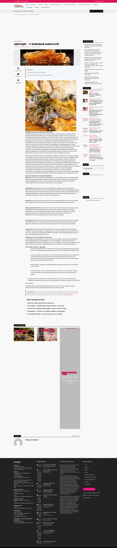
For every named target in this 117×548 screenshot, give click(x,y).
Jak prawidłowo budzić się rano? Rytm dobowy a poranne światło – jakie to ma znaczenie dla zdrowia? (96, 123)
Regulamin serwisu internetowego (91, 495)
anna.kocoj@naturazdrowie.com (24, 508)
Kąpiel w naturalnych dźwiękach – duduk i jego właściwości (24, 335)
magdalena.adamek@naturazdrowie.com (24, 503)
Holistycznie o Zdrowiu (94, 118)
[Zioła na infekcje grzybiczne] (39, 542)
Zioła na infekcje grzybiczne (49, 541)
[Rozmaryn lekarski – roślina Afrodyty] (39, 514)
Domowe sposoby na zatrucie (50, 519)
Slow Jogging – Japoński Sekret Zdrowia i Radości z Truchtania (44, 306)
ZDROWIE (33, 4)
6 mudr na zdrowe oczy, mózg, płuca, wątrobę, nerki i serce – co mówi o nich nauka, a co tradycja (96, 158)
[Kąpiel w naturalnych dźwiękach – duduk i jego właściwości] (85, 92)
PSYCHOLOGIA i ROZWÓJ (69, 4)
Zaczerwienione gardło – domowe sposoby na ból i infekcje (43, 314)
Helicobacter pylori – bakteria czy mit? (50, 495)
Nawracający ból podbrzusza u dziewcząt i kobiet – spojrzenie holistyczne (92, 78)
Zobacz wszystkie (75, 435)
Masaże (95, 135)
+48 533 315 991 (19, 514)
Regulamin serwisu (68, 294)
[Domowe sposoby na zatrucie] (39, 520)
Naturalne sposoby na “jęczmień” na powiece (48, 505)
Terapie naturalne (18, 41)
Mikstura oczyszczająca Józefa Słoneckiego (48, 523)
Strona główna (17, 14)
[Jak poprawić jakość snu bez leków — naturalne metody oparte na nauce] (85, 135)
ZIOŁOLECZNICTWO (89, 474)
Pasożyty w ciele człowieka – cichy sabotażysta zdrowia (50, 465)
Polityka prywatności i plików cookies (91, 493)
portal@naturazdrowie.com (23, 477)
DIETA (46, 4)
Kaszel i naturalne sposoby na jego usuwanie (50, 470)
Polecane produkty (24, 1)
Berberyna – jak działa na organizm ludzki (49, 484)
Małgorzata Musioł (27, 46)
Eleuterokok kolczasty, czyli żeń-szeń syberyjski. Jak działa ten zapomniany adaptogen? (93, 46)
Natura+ (37, 7)
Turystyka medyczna (84, 4)
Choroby (91, 135)
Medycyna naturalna (93, 128)
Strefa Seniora (45, 7)
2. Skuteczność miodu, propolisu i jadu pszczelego (39, 75)
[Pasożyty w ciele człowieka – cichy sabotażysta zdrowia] (39, 465)
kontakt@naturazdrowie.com (21, 516)
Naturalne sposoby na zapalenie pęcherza (48, 490)
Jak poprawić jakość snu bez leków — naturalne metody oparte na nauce (95, 141)
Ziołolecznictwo (55, 4)
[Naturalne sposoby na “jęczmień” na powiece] (39, 507)
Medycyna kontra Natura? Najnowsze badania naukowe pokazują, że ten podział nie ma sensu (93, 59)
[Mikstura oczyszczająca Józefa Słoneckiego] (39, 526)
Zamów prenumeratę (89, 489)
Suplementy (64, 372)
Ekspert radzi (96, 144)
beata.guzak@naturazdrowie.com (25, 522)
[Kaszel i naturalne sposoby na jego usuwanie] (39, 475)
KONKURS (95, 4)
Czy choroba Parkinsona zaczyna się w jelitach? (49, 531)
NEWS (27, 4)
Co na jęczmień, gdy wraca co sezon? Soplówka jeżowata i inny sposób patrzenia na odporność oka (47, 334)
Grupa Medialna (86, 497)
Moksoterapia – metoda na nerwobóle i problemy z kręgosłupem (45, 311)
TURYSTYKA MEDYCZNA (90, 479)
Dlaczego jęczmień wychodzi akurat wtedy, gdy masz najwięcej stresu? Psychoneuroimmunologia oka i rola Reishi (70, 379)
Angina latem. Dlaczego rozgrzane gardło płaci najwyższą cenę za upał (94, 150)
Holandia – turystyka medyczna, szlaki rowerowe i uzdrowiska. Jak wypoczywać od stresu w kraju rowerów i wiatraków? (94, 65)
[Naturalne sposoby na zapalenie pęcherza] (39, 491)
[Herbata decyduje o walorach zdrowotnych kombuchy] (85, 130)
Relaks (17, 331)
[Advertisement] (58, 29)
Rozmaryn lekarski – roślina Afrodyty (49, 513)
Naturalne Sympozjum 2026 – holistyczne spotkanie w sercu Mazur (93, 83)
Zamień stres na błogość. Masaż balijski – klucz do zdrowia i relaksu (45, 308)
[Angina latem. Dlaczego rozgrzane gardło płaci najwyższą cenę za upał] (85, 146)
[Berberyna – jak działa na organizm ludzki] (39, 485)
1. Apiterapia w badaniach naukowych (36, 72)
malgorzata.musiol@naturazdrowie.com (23, 496)
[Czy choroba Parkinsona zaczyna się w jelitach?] (39, 535)
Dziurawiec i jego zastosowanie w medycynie (39, 303)
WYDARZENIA (29, 7)
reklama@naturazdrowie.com (24, 513)
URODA (40, 4)
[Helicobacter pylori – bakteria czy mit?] (39, 499)
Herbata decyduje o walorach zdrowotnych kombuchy (96, 131)
